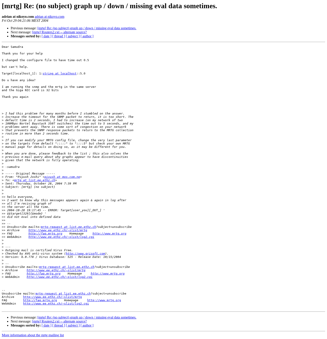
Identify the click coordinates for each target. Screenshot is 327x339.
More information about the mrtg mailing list (33, 335)
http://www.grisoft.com (85, 253)
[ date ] (46, 36)
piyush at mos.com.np (62, 177)
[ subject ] (73, 36)
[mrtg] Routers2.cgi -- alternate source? (59, 32)
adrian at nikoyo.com (49, 16)
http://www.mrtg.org (109, 233)
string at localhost (60, 73)
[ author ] (87, 36)
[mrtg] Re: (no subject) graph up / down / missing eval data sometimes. (86, 28)
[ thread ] (58, 36)
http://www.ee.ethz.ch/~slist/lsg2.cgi (61, 237)
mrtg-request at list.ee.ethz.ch (68, 227)
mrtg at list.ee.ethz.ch (34, 180)
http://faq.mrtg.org (45, 233)
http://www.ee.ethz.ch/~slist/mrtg (57, 230)
